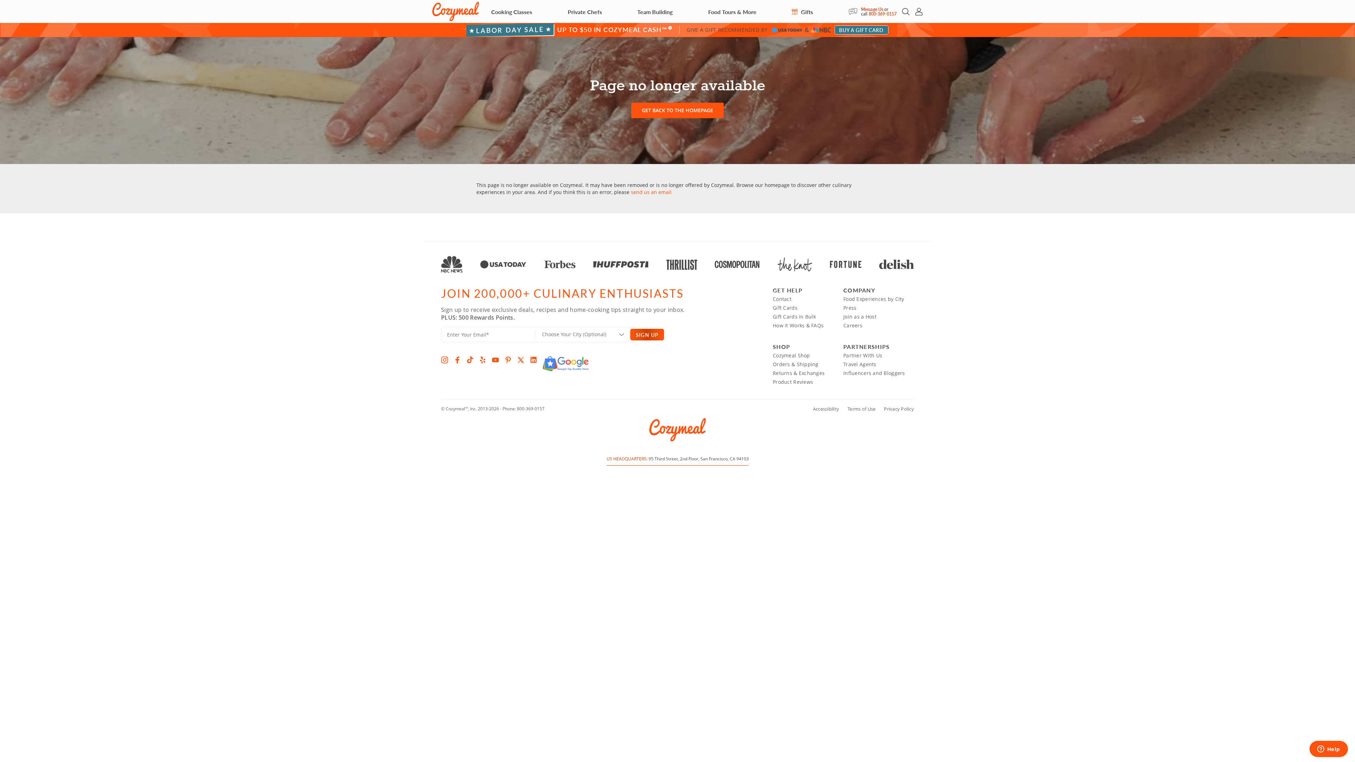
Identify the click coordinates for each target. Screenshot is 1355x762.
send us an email (651, 192)
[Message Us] (855, 11)
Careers (852, 325)
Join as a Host (860, 316)
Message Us (872, 9)
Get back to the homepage (677, 110)
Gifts (806, 12)
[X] (520, 359)
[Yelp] (482, 359)
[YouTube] (495, 359)
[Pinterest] (508, 359)
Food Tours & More (732, 12)
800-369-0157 (883, 14)
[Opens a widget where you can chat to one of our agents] (1328, 749)
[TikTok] (470, 359)
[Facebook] (457, 359)
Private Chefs (585, 12)
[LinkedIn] (533, 359)
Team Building (655, 12)
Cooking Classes (511, 12)
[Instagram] (444, 359)
